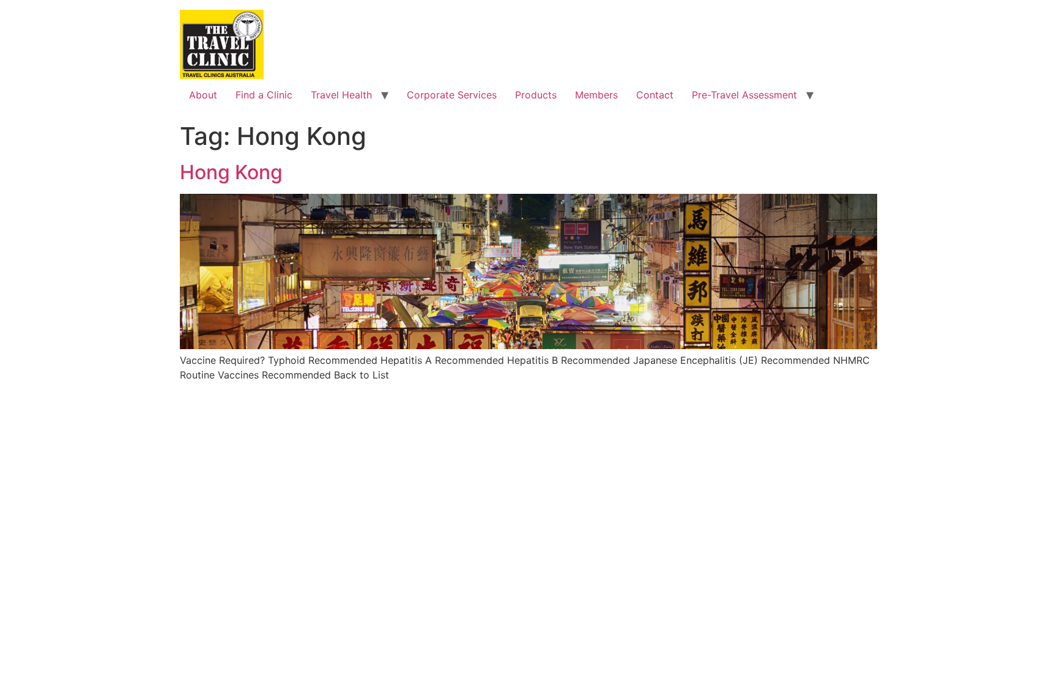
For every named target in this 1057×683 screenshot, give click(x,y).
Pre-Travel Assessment (744, 95)
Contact (654, 95)
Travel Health (341, 95)
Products (536, 95)
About (203, 95)
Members (596, 95)
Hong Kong (231, 172)
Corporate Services (452, 95)
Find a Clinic (264, 95)
